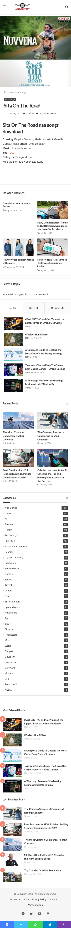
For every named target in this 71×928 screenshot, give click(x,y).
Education (10, 563)
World (8, 645)
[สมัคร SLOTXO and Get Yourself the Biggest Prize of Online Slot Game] (13, 323)
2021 (13, 152)
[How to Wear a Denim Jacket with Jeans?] (18, 247)
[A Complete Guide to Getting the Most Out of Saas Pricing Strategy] (13, 354)
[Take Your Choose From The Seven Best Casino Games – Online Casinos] (13, 369)
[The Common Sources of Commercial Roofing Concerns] (52, 420)
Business (10, 524)
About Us (24, 899)
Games (9, 574)
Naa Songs (20, 92)
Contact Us (55, 899)
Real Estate (11, 634)
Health (8, 529)
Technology (11, 535)
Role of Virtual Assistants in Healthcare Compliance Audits (52, 263)
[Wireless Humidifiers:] (13, 339)
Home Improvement (16, 546)
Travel (8, 585)
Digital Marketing (14, 557)
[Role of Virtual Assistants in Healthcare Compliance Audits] (52, 247)
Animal (8, 689)
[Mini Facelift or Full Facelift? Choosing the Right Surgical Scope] (12, 859)
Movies (9, 673)
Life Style (10, 541)
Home (9, 92)
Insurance (10, 662)
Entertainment (13, 601)
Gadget (9, 651)
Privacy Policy (39, 899)
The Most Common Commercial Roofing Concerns (13, 436)
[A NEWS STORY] (22, 6)
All (6, 518)
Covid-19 (10, 656)
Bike (7, 678)
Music (8, 640)
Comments (57, 308)
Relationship (11, 684)
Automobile (11, 612)
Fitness (9, 629)
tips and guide (12, 607)
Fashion (9, 552)
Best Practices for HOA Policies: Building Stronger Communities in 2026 (17, 474)
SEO (7, 623)
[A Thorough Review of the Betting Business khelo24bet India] (13, 385)
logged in (22, 294)
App (7, 618)
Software (10, 667)
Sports (8, 579)
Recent (33, 308)
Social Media (12, 568)
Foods (8, 596)
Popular (11, 308)
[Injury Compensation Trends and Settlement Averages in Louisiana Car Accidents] (52, 210)
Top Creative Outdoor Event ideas (42, 870)
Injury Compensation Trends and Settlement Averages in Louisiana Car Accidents (52, 226)
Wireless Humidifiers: (36, 334)
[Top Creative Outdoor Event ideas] (12, 875)
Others (8, 590)
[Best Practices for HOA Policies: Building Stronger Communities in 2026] (18, 458)
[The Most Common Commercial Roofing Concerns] (18, 420)
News (8, 513)
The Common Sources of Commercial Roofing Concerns (50, 436)
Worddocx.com (35, 905)
